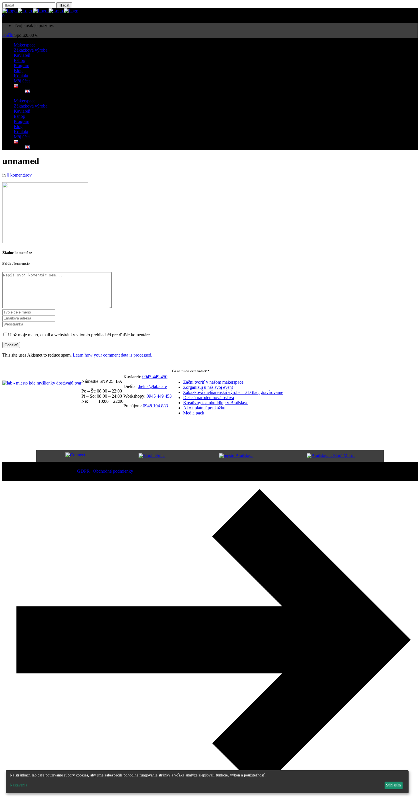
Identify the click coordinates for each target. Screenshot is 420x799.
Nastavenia (18, 785)
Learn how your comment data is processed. (112, 355)
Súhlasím (393, 785)
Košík (8, 35)
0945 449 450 (154, 376)
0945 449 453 (159, 396)
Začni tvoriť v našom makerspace (213, 382)
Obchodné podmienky (113, 471)
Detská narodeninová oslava (208, 397)
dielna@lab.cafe (152, 386)
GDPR (83, 471)
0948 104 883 (155, 405)
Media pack (193, 412)
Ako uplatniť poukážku (204, 407)
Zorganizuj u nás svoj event (208, 387)
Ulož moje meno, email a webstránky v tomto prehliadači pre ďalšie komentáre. (79, 334)
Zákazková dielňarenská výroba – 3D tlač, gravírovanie (233, 392)
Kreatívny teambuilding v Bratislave (215, 402)
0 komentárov (19, 175)
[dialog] (207, 781)
